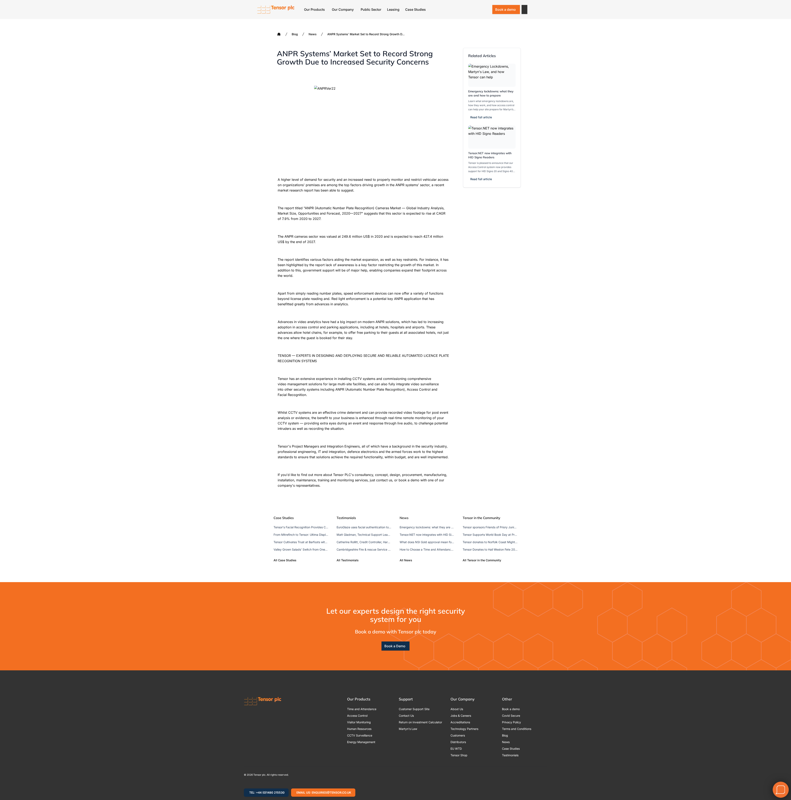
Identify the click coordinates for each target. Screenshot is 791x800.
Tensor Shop (458, 755)
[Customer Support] (475, 9)
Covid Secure (511, 715)
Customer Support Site (414, 709)
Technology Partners (464, 729)
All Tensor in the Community (482, 560)
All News (406, 560)
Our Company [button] (343, 9)
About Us (456, 709)
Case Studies (415, 9)
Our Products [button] (314, 9)
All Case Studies (285, 560)
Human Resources (359, 729)
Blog (295, 34)
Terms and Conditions (516, 729)
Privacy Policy (511, 722)
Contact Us (406, 715)
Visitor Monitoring (359, 722)
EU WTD (456, 748)
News (313, 34)
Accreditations (460, 722)
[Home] (279, 34)
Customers (457, 735)
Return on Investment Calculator (420, 722)
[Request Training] (464, 9)
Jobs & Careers (460, 715)
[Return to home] (276, 9)
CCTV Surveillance (359, 735)
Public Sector (371, 9)
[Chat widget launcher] (781, 790)
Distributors (458, 742)
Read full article (481, 117)
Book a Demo (394, 646)
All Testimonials (348, 560)
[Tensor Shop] (486, 9)
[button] (524, 9)
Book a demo (505, 9)
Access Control (357, 715)
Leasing (393, 9)
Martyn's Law (408, 729)
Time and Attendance (361, 709)
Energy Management (361, 742)
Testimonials (510, 755)
